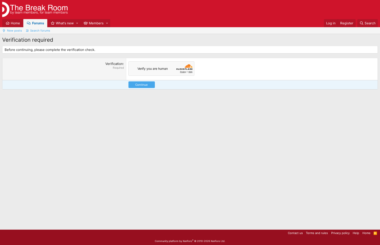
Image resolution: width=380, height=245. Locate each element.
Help (356, 233)
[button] (77, 23)
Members (96, 23)
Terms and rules (317, 233)
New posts (14, 30)
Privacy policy (340, 233)
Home (15, 23)
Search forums (40, 30)
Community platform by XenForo (190, 241)
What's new (65, 23)
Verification (114, 64)
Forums (38, 23)
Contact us (295, 233)
